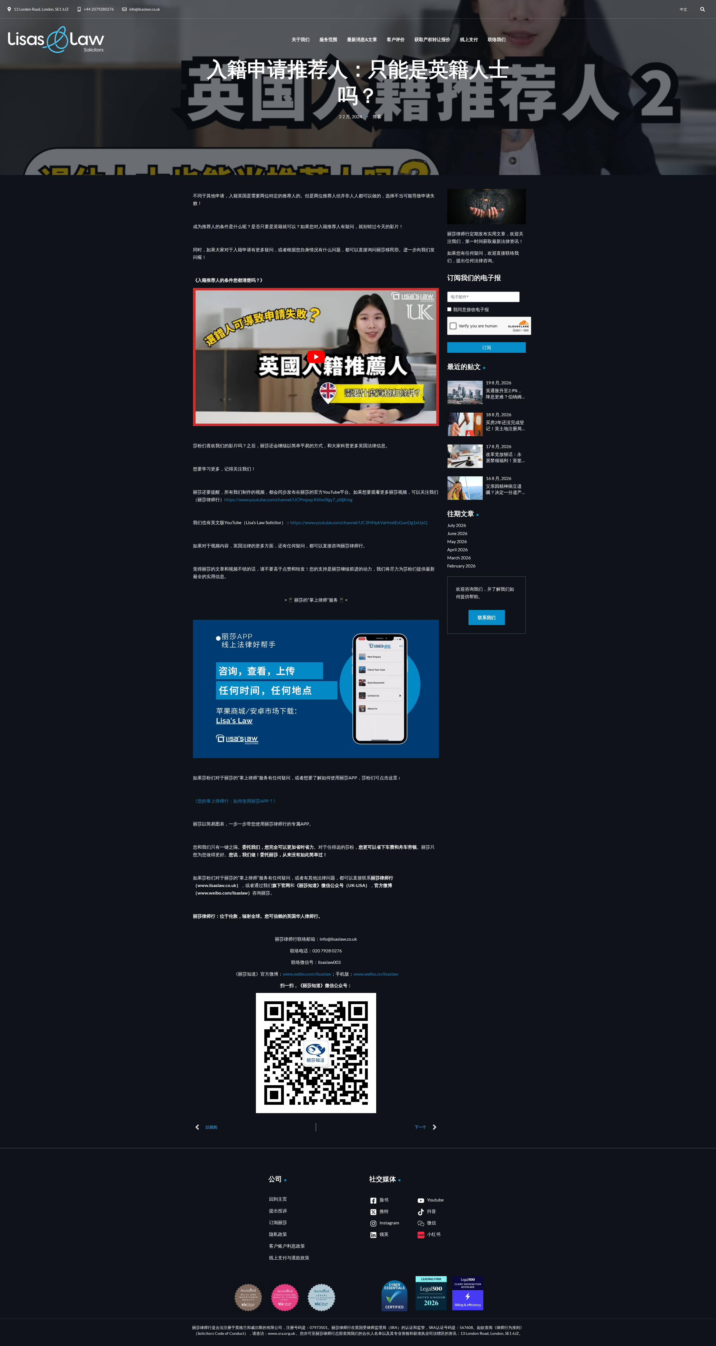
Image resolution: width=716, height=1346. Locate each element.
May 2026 (457, 541)
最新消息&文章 (362, 39)
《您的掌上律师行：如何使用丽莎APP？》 (235, 800)
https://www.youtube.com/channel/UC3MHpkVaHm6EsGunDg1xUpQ (358, 522)
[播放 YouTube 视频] (316, 357)
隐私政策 (278, 1234)
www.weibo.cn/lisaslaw (376, 973)
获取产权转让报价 (432, 39)
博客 (377, 116)
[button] (702, 9)
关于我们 (301, 39)
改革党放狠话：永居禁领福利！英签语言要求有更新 (504, 460)
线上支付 (469, 39)
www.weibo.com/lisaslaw (307, 973)
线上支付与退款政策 (289, 1257)
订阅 (486, 347)
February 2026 (461, 565)
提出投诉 (278, 1210)
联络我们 (497, 39)
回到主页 (278, 1198)
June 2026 (457, 533)
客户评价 (396, 39)
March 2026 (459, 557)
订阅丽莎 (278, 1222)
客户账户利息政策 (287, 1245)
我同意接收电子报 (471, 309)
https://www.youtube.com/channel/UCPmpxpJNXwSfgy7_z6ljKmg (288, 499)
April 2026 (457, 549)
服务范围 (328, 39)
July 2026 (456, 525)
